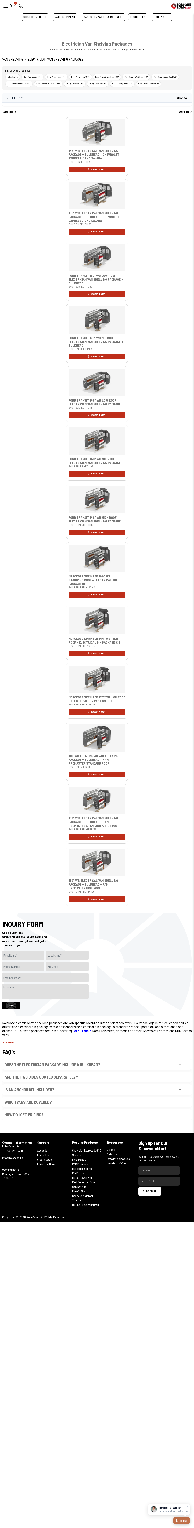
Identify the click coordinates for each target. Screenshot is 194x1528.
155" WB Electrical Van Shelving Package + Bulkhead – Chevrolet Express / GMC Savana (94, 217)
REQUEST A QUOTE (99, 169)
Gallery (111, 1149)
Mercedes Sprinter (83, 1168)
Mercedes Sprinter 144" (122, 84)
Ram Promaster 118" (32, 77)
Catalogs (112, 1154)
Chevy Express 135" (74, 84)
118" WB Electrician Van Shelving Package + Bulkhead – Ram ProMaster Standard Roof (93, 759)
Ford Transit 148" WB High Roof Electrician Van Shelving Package (95, 519)
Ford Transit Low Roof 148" (165, 77)
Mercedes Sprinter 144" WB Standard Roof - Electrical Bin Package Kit (93, 580)
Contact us (43, 1155)
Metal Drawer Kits (82, 1177)
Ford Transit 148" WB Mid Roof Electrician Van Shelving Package (95, 461)
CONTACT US (162, 17)
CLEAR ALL (182, 97)
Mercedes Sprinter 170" (148, 84)
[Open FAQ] (180, 1064)
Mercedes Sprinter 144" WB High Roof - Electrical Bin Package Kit (94, 640)
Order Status (44, 1159)
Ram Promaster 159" (80, 77)
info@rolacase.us (12, 1158)
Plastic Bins (79, 1191)
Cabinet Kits (79, 1186)
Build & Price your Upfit (85, 1205)
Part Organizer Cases (84, 1182)
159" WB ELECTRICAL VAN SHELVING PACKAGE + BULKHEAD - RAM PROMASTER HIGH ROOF (93, 884)
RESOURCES (138, 17)
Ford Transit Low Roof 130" (107, 77)
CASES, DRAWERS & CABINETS (104, 17)
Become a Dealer (47, 1164)
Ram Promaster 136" (56, 77)
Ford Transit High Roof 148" (48, 84)
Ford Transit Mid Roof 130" (136, 77)
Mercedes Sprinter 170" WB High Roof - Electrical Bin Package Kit (97, 699)
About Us (42, 1150)
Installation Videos (118, 1163)
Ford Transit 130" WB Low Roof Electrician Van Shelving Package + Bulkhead (96, 279)
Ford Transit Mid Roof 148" (19, 84)
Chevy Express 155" (97, 84)
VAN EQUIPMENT (65, 17)
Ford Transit (82, 1031)
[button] (14, 98)
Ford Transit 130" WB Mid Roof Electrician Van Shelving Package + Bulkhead (96, 342)
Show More (8, 1042)
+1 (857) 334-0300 (12, 1151)
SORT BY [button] (184, 111)
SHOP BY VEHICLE (35, 17)
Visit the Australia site (82, 1217)
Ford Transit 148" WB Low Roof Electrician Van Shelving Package (95, 402)
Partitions (78, 1173)
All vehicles (13, 77)
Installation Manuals (118, 1158)
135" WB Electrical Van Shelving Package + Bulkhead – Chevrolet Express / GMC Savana (94, 154)
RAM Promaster (81, 1164)
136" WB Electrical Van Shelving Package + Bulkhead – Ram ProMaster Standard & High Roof (94, 822)
